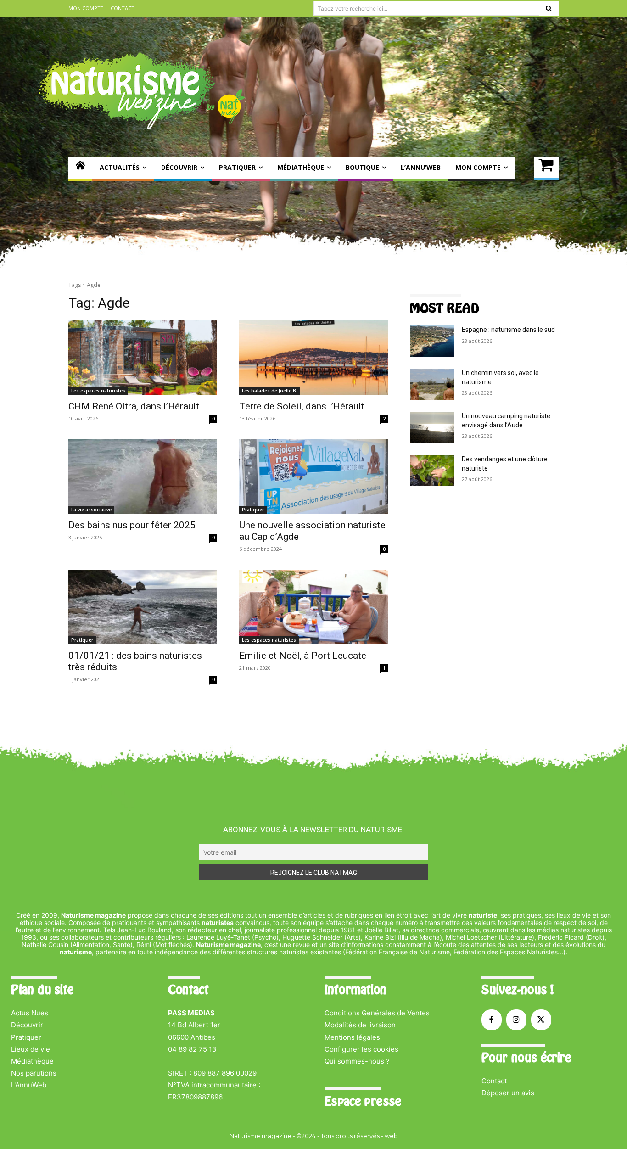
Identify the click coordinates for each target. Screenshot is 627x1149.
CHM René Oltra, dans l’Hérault (133, 406)
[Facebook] (491, 1019)
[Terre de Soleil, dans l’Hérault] (313, 357)
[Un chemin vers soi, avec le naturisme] (432, 384)
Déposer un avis (507, 1092)
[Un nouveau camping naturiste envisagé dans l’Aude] (432, 427)
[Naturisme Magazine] (142, 90)
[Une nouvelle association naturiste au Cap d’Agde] (313, 476)
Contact (494, 1080)
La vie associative (91, 509)
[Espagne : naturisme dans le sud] (432, 341)
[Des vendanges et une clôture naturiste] (432, 470)
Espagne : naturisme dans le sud (508, 329)
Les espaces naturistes (98, 390)
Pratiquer (253, 509)
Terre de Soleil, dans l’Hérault (301, 406)
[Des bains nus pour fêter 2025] (142, 476)
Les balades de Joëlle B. (269, 390)
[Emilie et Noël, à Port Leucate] (313, 607)
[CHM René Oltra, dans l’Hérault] (142, 357)
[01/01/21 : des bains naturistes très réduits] (142, 607)
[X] (541, 1019)
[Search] (549, 8)
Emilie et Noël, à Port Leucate (302, 655)
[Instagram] (516, 1019)
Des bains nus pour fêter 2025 (132, 525)
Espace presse (363, 1101)
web (391, 1135)
